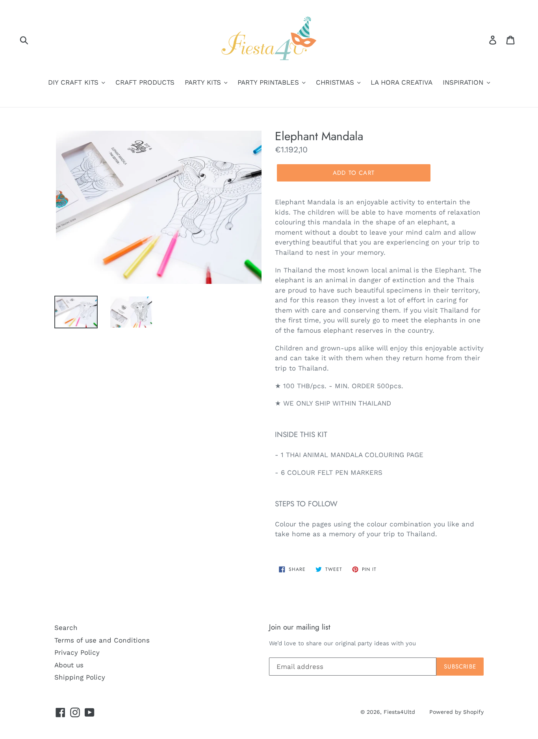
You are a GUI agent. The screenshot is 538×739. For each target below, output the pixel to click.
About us (68, 665)
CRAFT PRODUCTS (144, 82)
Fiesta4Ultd (399, 712)
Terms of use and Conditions (102, 640)
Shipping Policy (79, 677)
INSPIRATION (464, 82)
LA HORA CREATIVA (401, 82)
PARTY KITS (204, 82)
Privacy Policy (77, 652)
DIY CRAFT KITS (74, 82)
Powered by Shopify (456, 712)
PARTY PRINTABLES (269, 82)
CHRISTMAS (336, 82)
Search (66, 628)
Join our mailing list (299, 627)
